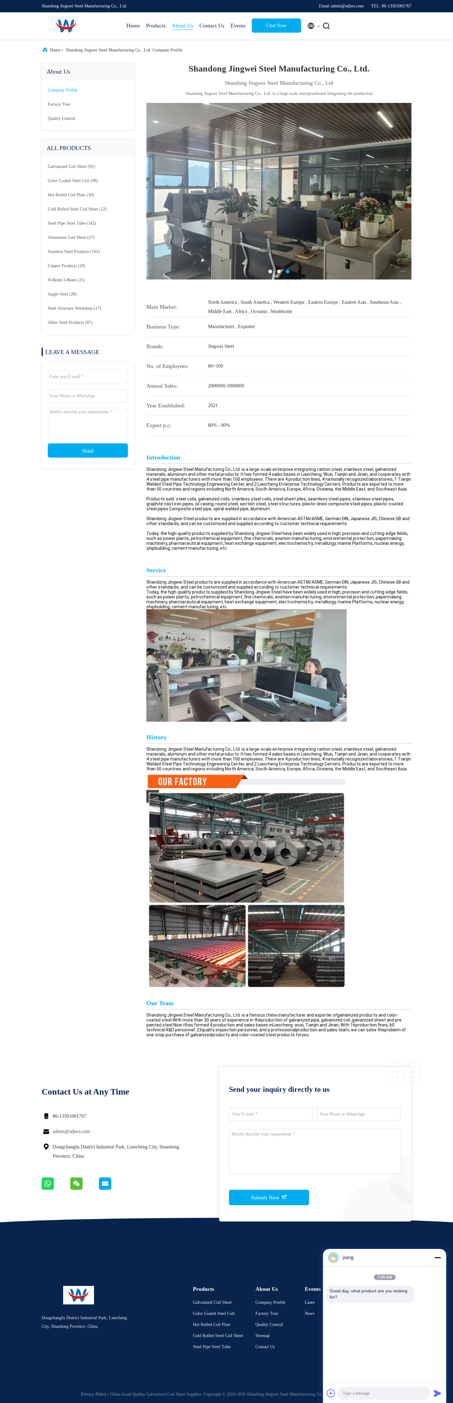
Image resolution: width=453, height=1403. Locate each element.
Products (155, 25)
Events (238, 25)
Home (133, 25)
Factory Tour (59, 104)
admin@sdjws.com (71, 1131)
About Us (182, 25)
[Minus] (437, 1257)
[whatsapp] (56, 1188)
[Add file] (331, 1393)
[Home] (66, 26)
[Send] (438, 1393)
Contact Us (211, 25)
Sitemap (262, 1335)
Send (87, 451)
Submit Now (266, 1197)
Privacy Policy (94, 1394)
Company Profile (63, 90)
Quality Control (61, 118)
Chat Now (276, 25)
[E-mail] (113, 1188)
